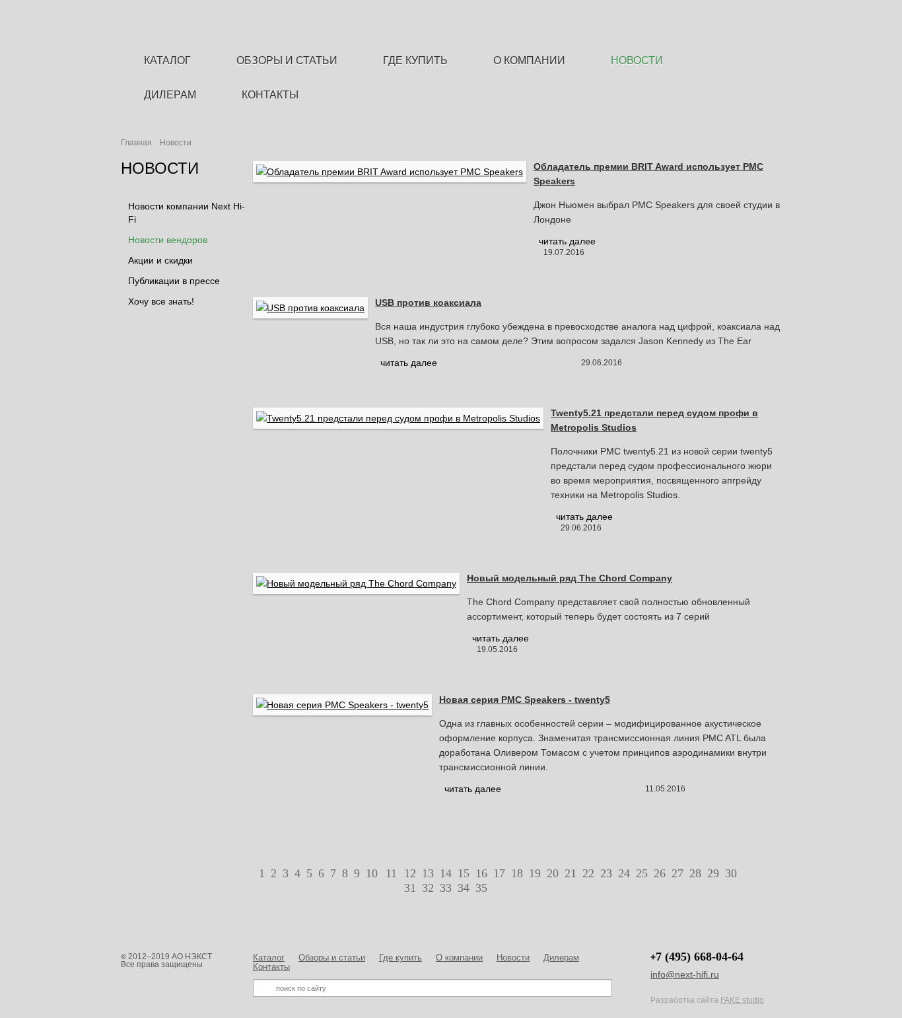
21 (570, 873)
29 (713, 873)
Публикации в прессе (174, 280)
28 (695, 873)
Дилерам (561, 958)
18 (517, 873)
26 (660, 873)
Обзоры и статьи (331, 958)
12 (410, 873)
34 (463, 887)
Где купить (400, 958)
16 (481, 873)
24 (624, 873)
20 (553, 873)
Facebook (731, 21)
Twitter (752, 21)
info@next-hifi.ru (684, 974)
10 (372, 873)
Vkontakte (774, 21)
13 (428, 873)
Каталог (269, 958)
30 (731, 873)
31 (410, 887)
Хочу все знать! (161, 301)
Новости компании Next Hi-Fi (186, 213)
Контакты (271, 967)
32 (428, 887)
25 (642, 873)
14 (446, 873)
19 (535, 873)
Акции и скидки (160, 260)
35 (481, 887)
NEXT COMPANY (449, 25)
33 (446, 887)
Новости (513, 958)
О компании (459, 958)
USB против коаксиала (428, 302)
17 (499, 873)
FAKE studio (742, 1000)
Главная (136, 142)
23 (606, 873)
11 (391, 873)
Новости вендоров (167, 240)
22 (588, 873)
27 (677, 873)
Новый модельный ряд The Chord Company (569, 578)
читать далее (567, 241)
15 (463, 873)
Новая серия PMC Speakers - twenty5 (524, 699)
